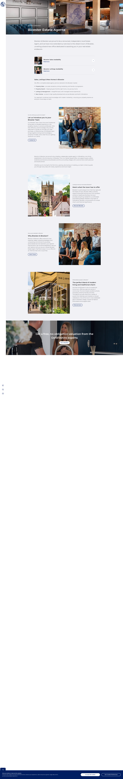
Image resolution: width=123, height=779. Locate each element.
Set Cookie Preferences (111, 774)
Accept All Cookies (90, 774)
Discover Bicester (78, 205)
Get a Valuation (64, 342)
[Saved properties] (3, 393)
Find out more (77, 305)
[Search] (3, 389)
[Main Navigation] (3, 385)
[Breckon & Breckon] (3, 4)
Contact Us (32, 140)
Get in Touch (32, 254)
